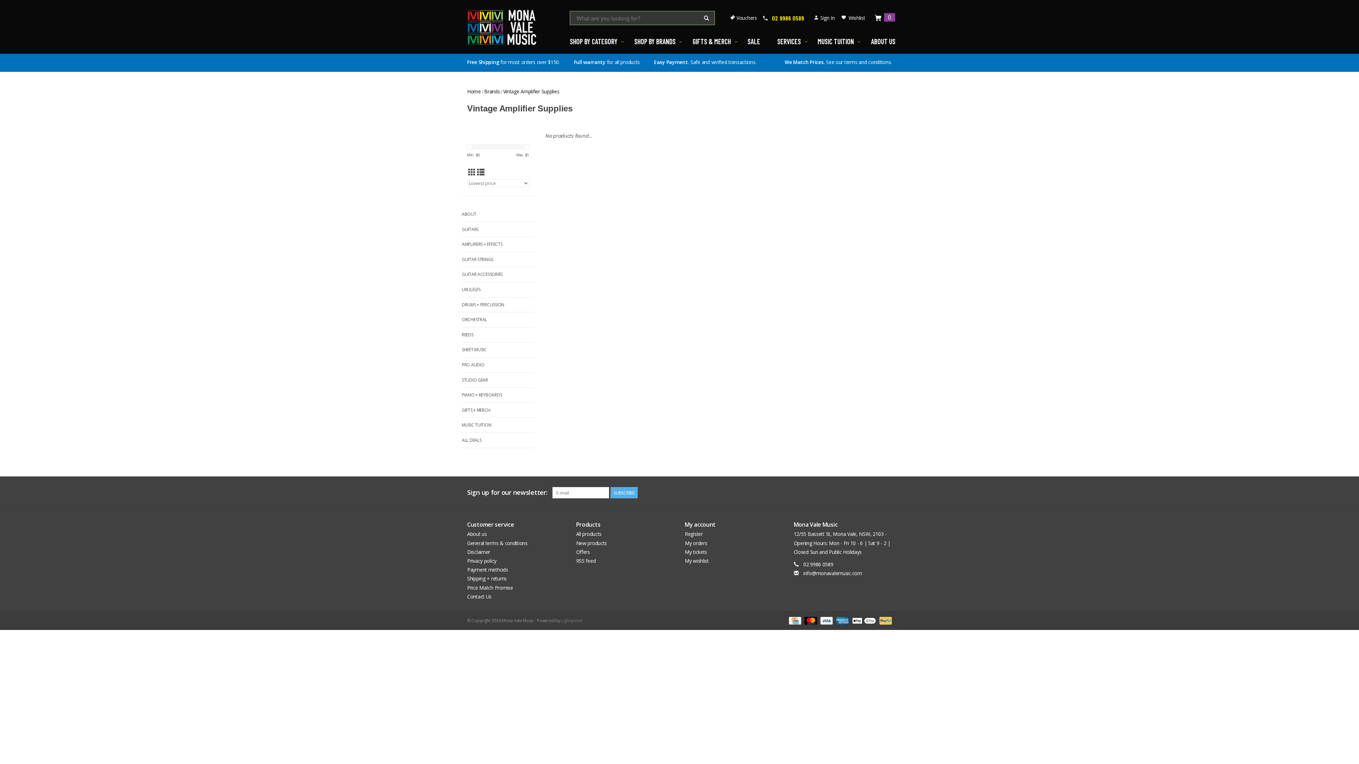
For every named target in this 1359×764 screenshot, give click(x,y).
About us (477, 534)
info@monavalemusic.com (832, 573)
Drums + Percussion (483, 305)
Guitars (470, 229)
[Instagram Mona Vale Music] (886, 492)
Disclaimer (478, 552)
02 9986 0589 (788, 18)
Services (789, 41)
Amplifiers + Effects (482, 244)
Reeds (468, 335)
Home (474, 91)
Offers (583, 552)
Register (694, 534)
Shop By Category (594, 41)
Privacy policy (482, 560)
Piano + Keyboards (482, 395)
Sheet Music (474, 350)
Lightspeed (571, 621)
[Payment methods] (794, 620)
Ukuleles (471, 289)
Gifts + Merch (476, 410)
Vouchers (746, 18)
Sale (753, 41)
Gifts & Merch (712, 41)
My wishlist (697, 560)
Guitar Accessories (482, 274)
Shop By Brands (655, 41)
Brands (492, 91)
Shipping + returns (487, 578)
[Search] (706, 18)
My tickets (696, 552)
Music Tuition (836, 41)
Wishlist (857, 18)
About (469, 214)
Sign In (827, 18)
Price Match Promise (490, 587)
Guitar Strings (477, 259)
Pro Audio (473, 365)
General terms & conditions (497, 543)
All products (589, 534)
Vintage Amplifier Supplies (531, 91)
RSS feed (586, 560)
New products (591, 543)
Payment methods (487, 569)
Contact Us (479, 596)
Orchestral (474, 320)
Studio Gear (475, 380)
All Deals (471, 440)
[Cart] (878, 18)
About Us (883, 41)
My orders (696, 543)
